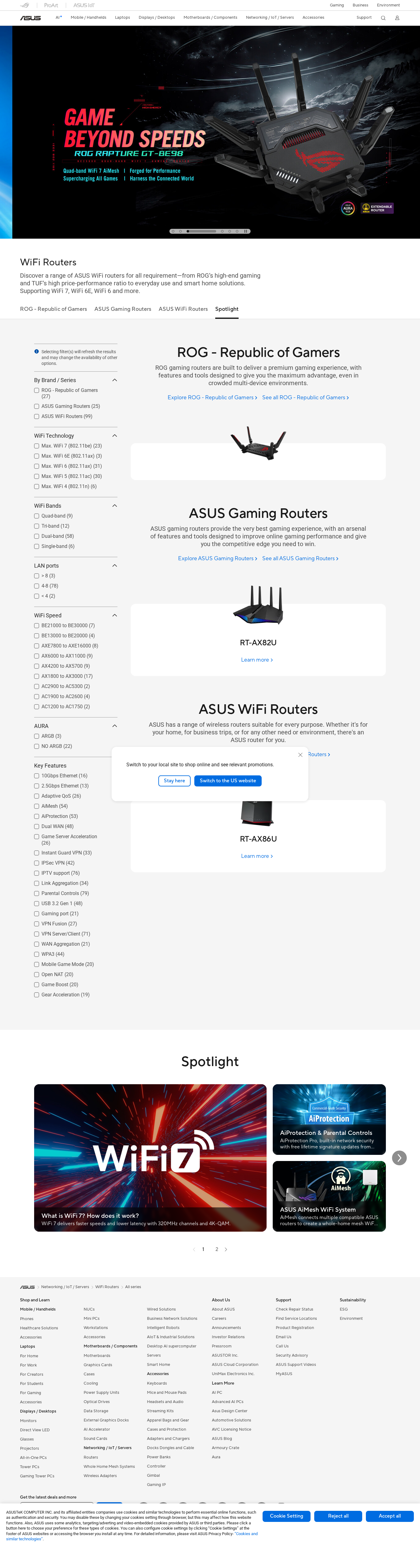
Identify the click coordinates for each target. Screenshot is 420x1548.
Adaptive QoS (49, 794)
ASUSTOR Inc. (225, 1355)
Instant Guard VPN (54, 851)
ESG (344, 1309)
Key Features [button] (50, 765)
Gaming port (47, 912)
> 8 (37, 574)
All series (133, 1286)
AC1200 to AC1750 (54, 705)
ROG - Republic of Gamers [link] (53, 309)
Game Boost (47, 983)
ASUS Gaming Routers (58, 405)
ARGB (40, 734)
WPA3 (40, 953)
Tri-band (43, 524)
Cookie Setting (286, 1516)
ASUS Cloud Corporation (235, 1364)
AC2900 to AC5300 (54, 685)
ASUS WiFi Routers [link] (183, 309)
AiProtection (47, 815)
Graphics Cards (98, 1364)
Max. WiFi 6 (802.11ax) (59, 464)
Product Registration (295, 1327)
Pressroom (222, 1346)
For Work (28, 1365)
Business (360, 5)
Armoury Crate (225, 1447)
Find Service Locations (296, 1318)
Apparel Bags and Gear (168, 1420)
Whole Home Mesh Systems (109, 1466)
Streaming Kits (160, 1411)
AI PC (217, 1392)
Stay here (174, 781)
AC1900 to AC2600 (54, 695)
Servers (154, 1355)
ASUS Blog (222, 1438)
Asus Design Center (230, 1411)
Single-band (47, 545)
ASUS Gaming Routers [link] (122, 309)
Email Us (283, 1337)
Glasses (27, 1439)
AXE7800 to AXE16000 (59, 644)
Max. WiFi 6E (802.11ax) (60, 454)
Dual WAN (45, 825)
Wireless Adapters (100, 1475)
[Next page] (226, 1249)
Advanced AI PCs (228, 1401)
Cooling (91, 1383)
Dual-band (45, 535)
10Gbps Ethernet (52, 774)
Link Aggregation (52, 882)
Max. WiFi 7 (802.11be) (59, 444)
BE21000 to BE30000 (57, 624)
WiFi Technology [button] (54, 435)
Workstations (96, 1327)
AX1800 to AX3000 (54, 675)
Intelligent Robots (163, 1327)
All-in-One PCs (33, 1457)
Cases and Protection (166, 1429)
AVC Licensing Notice (231, 1429)
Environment (388, 5)
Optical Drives (97, 1401)
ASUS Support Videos (296, 1364)
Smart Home (158, 1364)
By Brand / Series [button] (55, 380)
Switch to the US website (228, 781)
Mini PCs (92, 1318)
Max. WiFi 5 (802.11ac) (59, 475)
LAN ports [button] (46, 565)
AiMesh (42, 804)
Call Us (282, 1346)
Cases (89, 1374)
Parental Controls (53, 892)
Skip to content (23, 18)
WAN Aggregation (53, 942)
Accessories (31, 1337)
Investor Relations (228, 1337)
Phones (27, 1318)
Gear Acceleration (53, 993)
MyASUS (284, 1373)
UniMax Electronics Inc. (233, 1373)
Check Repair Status (294, 1309)
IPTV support (48, 871)
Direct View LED (35, 1430)
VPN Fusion (47, 922)
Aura (216, 1457)
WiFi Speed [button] (47, 615)
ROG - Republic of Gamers (62, 389)
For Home (29, 1356)
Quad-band (46, 514)
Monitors (28, 1420)
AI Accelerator (97, 1429)
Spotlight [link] (227, 309)
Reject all (338, 1516)
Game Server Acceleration (62, 835)
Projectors (29, 1448)
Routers (91, 1457)
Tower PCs (29, 1466)
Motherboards (97, 1355)
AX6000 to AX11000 (56, 654)
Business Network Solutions (172, 1318)
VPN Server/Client (53, 932)
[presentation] (36, 351)
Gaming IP (156, 1484)
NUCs (89, 1309)
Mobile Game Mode (55, 963)
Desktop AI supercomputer (171, 1346)
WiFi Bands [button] (47, 505)
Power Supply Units (101, 1392)
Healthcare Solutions (39, 1328)
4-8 (37, 584)
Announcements (226, 1327)
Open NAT (45, 973)
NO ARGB (44, 745)
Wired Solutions (161, 1309)
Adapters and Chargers (168, 1438)
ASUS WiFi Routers (54, 415)
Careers (219, 1318)
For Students (31, 1383)
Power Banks (159, 1457)
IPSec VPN (45, 861)
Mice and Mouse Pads (167, 1392)
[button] (337, 5)
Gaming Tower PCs (37, 1476)
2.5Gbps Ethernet (52, 784)
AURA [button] (41, 726)
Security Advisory (292, 1355)
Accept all (390, 1516)
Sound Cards (95, 1438)
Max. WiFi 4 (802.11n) (58, 485)
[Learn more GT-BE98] (210, 237)
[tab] (173, 231)
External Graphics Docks (106, 1420)
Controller (156, 1466)
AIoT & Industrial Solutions (171, 1337)
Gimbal (153, 1475)
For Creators (31, 1374)
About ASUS (223, 1309)
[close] (300, 754)
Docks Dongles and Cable (170, 1447)
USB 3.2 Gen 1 (49, 902)
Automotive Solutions (231, 1420)
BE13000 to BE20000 (57, 634)
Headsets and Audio (165, 1401)
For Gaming (30, 1392)
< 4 (37, 594)
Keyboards (157, 1383)
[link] (30, 18)
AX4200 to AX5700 (54, 664)
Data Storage (96, 1411)
